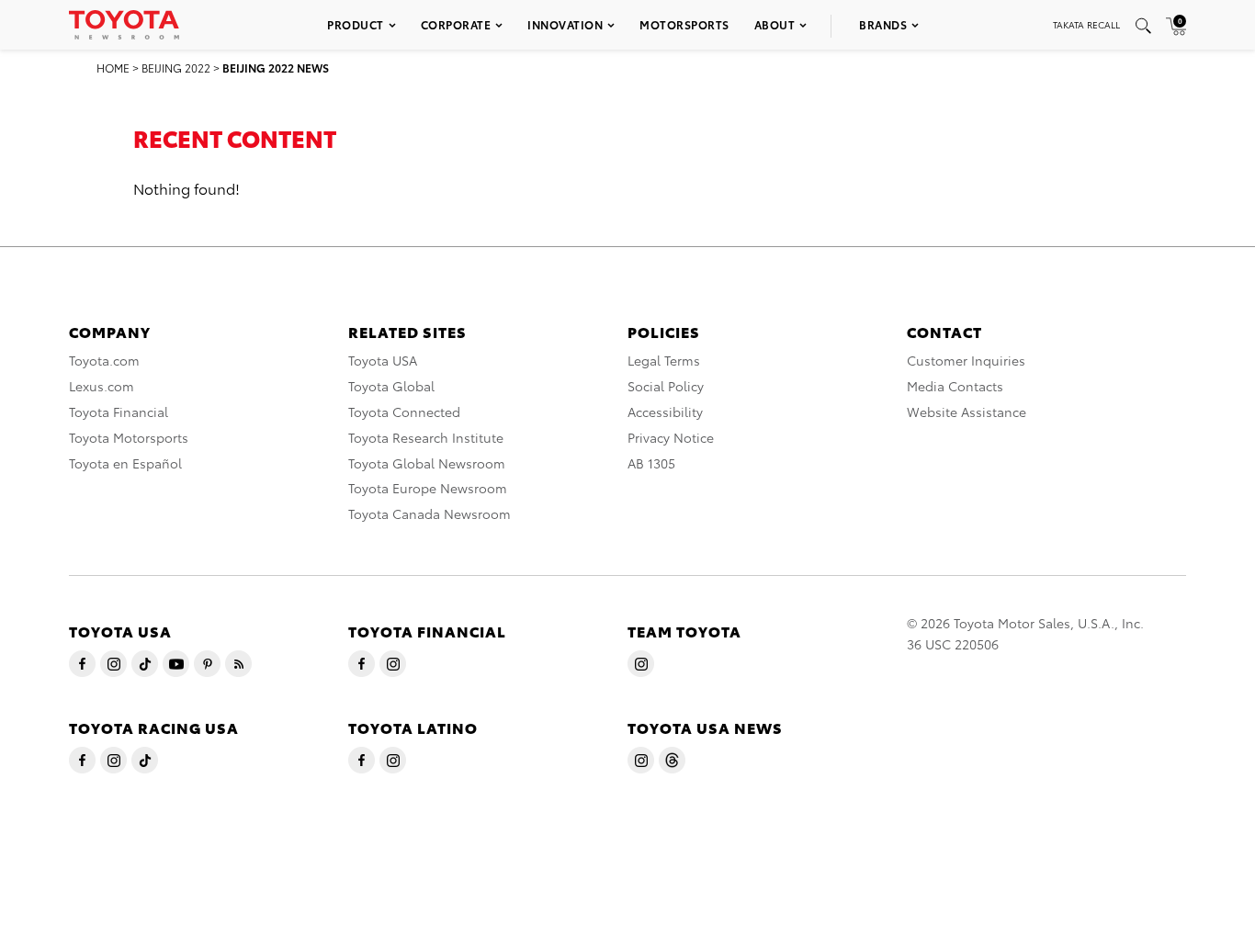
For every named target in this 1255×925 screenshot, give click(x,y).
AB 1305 (651, 463)
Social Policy (666, 386)
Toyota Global (391, 386)
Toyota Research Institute (425, 437)
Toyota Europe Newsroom (427, 488)
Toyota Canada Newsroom (429, 513)
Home (113, 67)
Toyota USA (382, 360)
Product (355, 24)
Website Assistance (966, 411)
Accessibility (665, 411)
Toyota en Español (125, 463)
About (775, 24)
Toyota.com (104, 360)
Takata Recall (1086, 24)
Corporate (456, 24)
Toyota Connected (404, 411)
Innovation (565, 24)
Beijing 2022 (175, 67)
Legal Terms (664, 360)
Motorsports (684, 24)
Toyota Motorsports (128, 437)
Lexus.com (101, 386)
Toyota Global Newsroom (426, 463)
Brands (883, 24)
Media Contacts (955, 386)
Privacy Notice (671, 437)
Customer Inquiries (966, 360)
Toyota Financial (118, 411)
